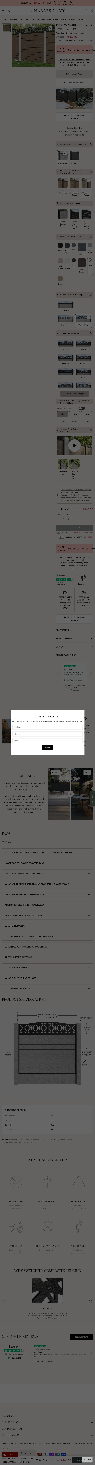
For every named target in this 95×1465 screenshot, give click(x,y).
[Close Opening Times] (82, 712)
